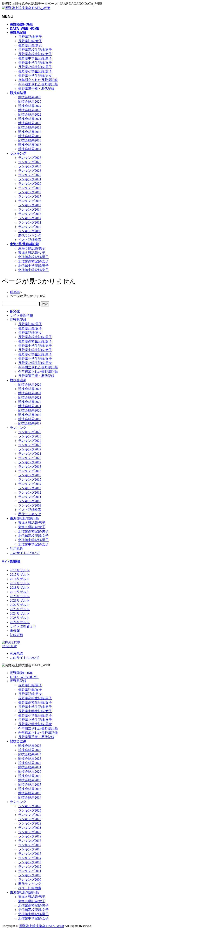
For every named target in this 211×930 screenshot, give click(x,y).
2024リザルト (20, 613)
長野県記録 (18, 319)
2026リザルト (20, 622)
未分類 (15, 630)
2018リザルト (20, 587)
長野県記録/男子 (30, 36)
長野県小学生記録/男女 (35, 75)
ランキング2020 (29, 183)
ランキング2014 (29, 209)
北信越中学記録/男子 (33, 265)
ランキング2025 (29, 162)
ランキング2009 (29, 231)
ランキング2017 (29, 196)
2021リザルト (20, 600)
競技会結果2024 (29, 106)
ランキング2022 (29, 175)
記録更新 (16, 635)
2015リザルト (20, 574)
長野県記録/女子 (30, 41)
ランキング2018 (29, 192)
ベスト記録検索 (29, 239)
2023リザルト (20, 609)
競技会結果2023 (29, 110)
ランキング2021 (29, 179)
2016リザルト (20, 579)
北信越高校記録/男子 (33, 257)
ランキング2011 (29, 222)
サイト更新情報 (21, 315)
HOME (15, 311)
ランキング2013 (29, 214)
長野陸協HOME (21, 673)
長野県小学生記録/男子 (35, 67)
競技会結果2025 (29, 101)
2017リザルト (20, 583)
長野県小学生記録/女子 (35, 71)
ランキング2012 (29, 218)
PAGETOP (9, 646)
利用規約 (16, 548)
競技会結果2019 (29, 127)
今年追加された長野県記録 (38, 84)
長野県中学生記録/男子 (35, 58)
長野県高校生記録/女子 (35, 54)
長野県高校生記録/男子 (35, 49)
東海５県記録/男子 (31, 248)
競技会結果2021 (29, 119)
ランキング (18, 427)
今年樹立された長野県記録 (38, 80)
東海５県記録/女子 (31, 252)
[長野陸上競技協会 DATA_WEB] (26, 8)
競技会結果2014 (29, 149)
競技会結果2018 (29, 131)
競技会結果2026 (29, 97)
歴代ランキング (29, 235)
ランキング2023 (29, 170)
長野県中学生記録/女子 (35, 62)
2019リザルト (20, 592)
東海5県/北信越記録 (24, 518)
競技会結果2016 (29, 140)
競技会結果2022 (29, 114)
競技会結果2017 (29, 136)
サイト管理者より (23, 626)
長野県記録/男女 (30, 45)
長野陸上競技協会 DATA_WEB (41, 926)
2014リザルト (20, 570)
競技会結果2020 (29, 123)
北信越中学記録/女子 (33, 270)
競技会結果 (18, 380)
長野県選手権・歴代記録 (36, 88)
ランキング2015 (29, 205)
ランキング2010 (29, 226)
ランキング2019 (29, 188)
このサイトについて (25, 553)
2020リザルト (20, 596)
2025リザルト (20, 617)
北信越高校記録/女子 (33, 261)
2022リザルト (20, 604)
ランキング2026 (29, 157)
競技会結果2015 (29, 144)
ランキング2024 (29, 166)
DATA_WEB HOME (24, 677)
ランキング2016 (29, 201)
